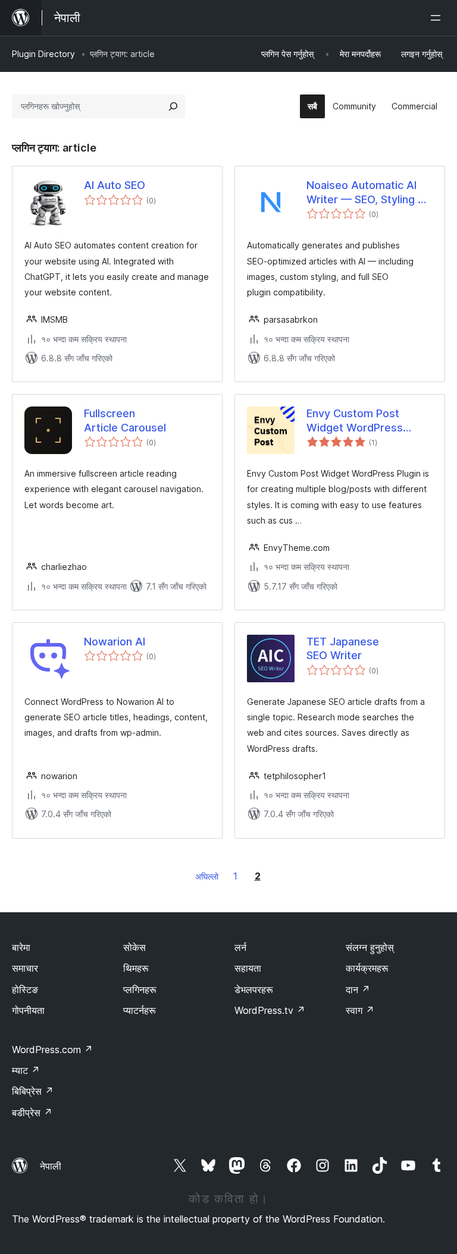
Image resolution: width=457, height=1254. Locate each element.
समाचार (25, 968)
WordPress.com (52, 1049)
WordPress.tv (269, 1010)
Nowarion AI (114, 641)
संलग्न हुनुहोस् (370, 947)
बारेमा (21, 947)
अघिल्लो (206, 876)
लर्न (240, 947)
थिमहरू (136, 968)
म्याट (26, 1070)
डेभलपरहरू (253, 989)
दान (358, 989)
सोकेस (134, 947)
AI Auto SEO (114, 185)
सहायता (247, 968)
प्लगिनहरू (139, 989)
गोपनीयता (28, 1010)
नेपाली (50, 1166)
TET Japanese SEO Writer (342, 648)
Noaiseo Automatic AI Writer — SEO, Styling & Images (365, 192)
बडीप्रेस (32, 1112)
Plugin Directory (43, 54)
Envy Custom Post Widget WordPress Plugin (354, 420)
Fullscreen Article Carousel (125, 420)
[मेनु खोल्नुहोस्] (438, 18)
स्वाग (360, 1010)
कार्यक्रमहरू (367, 968)
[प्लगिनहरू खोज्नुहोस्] (173, 106)
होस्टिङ (25, 989)
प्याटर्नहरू (139, 1010)
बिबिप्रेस (33, 1091)
